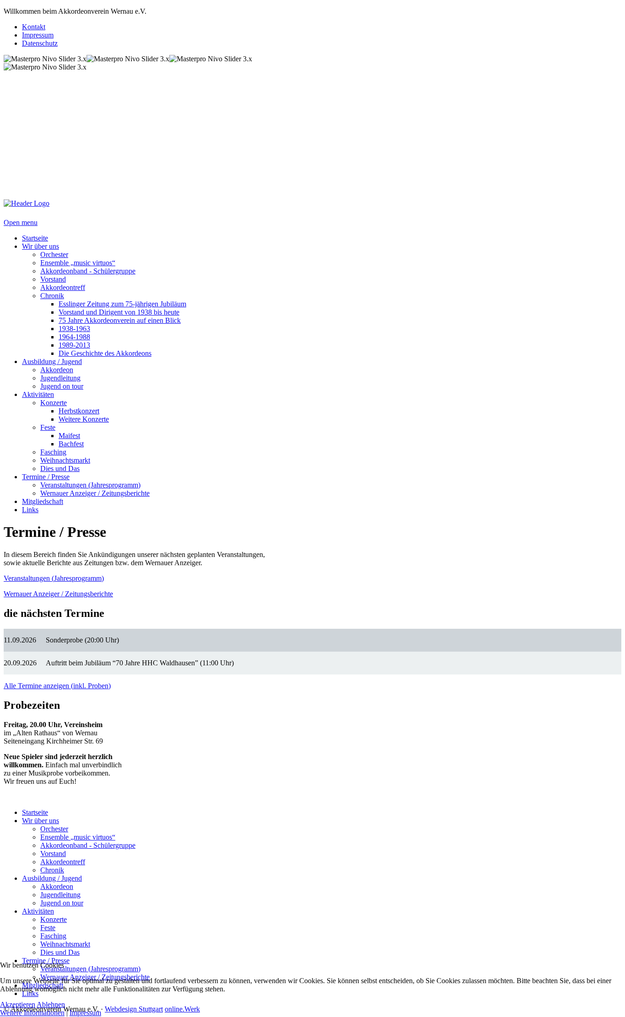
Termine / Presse (46, 960)
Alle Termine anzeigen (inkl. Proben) (57, 686)
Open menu (21, 222)
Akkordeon (56, 886)
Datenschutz (40, 43)
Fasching (53, 936)
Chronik (52, 870)
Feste (47, 927)
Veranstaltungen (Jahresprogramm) (54, 578)
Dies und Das (60, 952)
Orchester (54, 829)
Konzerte (53, 919)
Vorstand (53, 853)
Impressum (38, 35)
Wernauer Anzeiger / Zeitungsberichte (58, 594)
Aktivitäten (38, 911)
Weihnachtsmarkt (65, 944)
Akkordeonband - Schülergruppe (87, 845)
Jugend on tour (61, 903)
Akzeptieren (17, 1004)
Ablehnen (51, 1004)
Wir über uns (40, 820)
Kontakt (33, 27)
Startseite (35, 812)
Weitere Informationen (32, 1013)
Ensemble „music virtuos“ (77, 837)
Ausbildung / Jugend (52, 878)
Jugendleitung (60, 895)
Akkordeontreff (62, 862)
